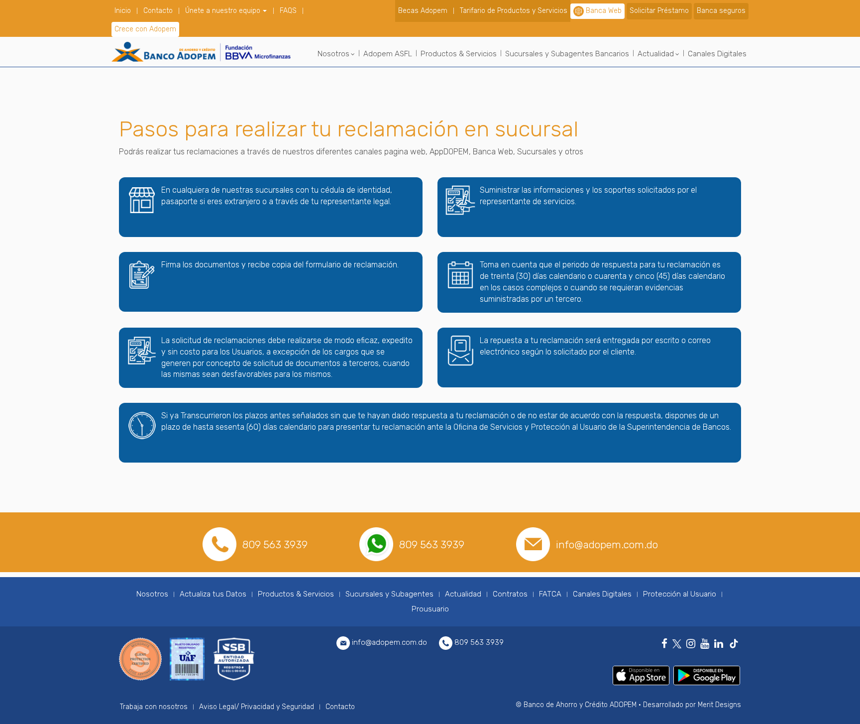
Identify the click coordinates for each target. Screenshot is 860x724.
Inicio (122, 10)
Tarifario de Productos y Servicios (513, 10)
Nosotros (333, 53)
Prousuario (430, 608)
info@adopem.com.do (607, 544)
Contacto (158, 10)
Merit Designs (719, 705)
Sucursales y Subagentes (389, 594)
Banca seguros (721, 10)
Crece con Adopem (145, 29)
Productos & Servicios (459, 53)
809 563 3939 (275, 544)
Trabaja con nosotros (154, 707)
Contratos (510, 594)
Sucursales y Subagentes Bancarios (567, 53)
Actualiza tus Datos (213, 594)
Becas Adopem (422, 10)
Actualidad (656, 53)
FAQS (288, 10)
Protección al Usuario (679, 594)
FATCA (550, 594)
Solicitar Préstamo (659, 10)
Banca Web (604, 10)
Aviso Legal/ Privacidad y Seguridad (256, 707)
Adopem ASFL (387, 53)
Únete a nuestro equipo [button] (223, 10)
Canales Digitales (717, 53)
